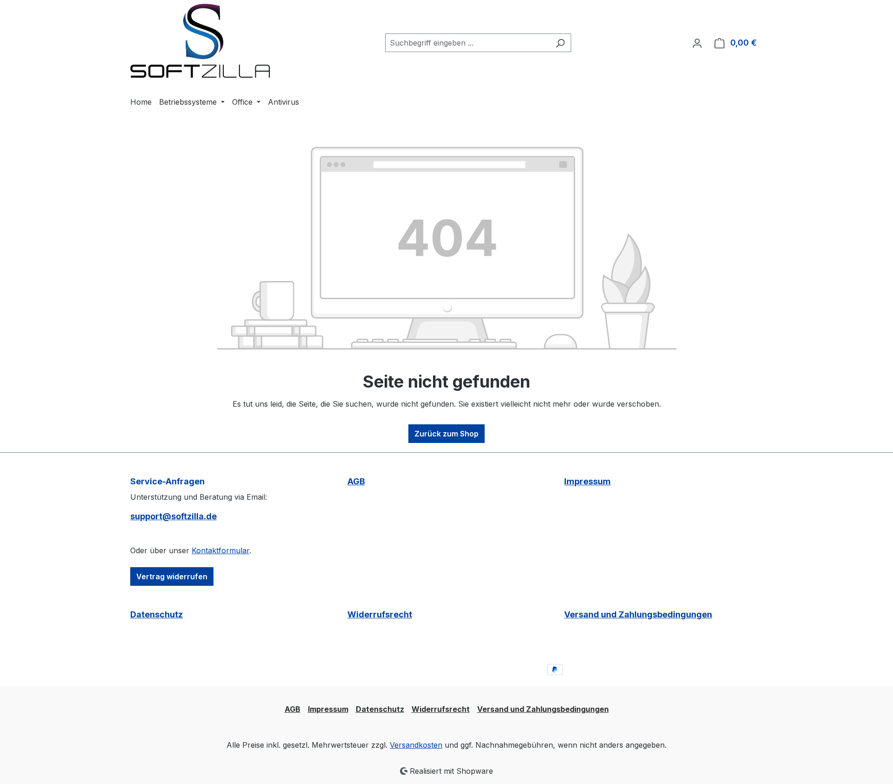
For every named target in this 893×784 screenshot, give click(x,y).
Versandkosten (416, 745)
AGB (356, 481)
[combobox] (467, 43)
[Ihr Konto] (697, 43)
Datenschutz (156, 614)
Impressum (587, 481)
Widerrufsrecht (379, 614)
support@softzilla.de (173, 516)
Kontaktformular (220, 550)
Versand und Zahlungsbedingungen (638, 614)
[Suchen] (560, 43)
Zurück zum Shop (446, 433)
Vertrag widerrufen (171, 576)
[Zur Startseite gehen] (200, 41)
